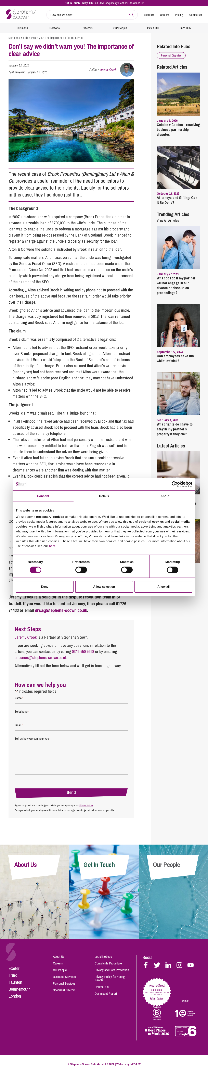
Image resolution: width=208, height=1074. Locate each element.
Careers (164, 15)
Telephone (22, 711)
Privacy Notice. (86, 805)
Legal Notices (103, 956)
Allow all (163, 586)
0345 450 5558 (96, 3)
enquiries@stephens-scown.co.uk (124, 3)
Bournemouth (19, 989)
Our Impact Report (106, 993)
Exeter (14, 968)
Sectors (88, 28)
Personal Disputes (171, 55)
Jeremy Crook (108, 69)
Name (19, 698)
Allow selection (104, 586)
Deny (44, 586)
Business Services (64, 976)
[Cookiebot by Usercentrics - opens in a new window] (174, 484)
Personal (55, 28)
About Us (149, 15)
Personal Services (64, 983)
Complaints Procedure (108, 963)
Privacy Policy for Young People (110, 978)
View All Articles (168, 220)
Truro (13, 975)
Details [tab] (104, 496)
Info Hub (186, 28)
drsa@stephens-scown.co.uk (61, 610)
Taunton (15, 982)
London (15, 996)
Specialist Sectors (64, 990)
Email (19, 725)
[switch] (81, 570)
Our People (120, 28)
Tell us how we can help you (32, 738)
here (52, 546)
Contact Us (195, 15)
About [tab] (164, 496)
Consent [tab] (43, 496)
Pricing (179, 15)
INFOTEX (135, 1064)
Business (22, 28)
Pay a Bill (153, 28)
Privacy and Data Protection (112, 970)
